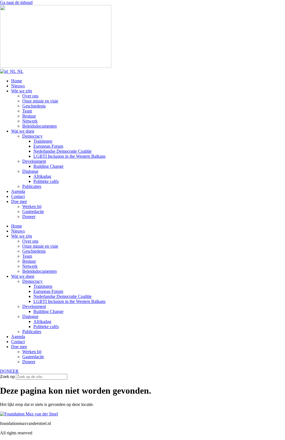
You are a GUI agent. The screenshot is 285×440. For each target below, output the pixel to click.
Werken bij (31, 206)
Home (16, 80)
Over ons (30, 96)
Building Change (48, 166)
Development (34, 161)
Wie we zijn (21, 91)
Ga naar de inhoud (16, 2)
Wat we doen (22, 131)
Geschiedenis (34, 106)
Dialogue (30, 171)
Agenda (18, 191)
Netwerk (30, 121)
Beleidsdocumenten (39, 126)
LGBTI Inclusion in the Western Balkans (69, 156)
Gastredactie (33, 211)
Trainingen (42, 141)
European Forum (48, 146)
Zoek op (7, 376)
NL (19, 71)
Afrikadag (42, 176)
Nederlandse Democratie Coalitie (62, 151)
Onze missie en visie (40, 101)
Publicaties (31, 186)
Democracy (32, 136)
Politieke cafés (46, 181)
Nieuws (18, 85)
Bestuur (29, 116)
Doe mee (19, 201)
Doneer (28, 216)
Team (27, 111)
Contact (18, 196)
